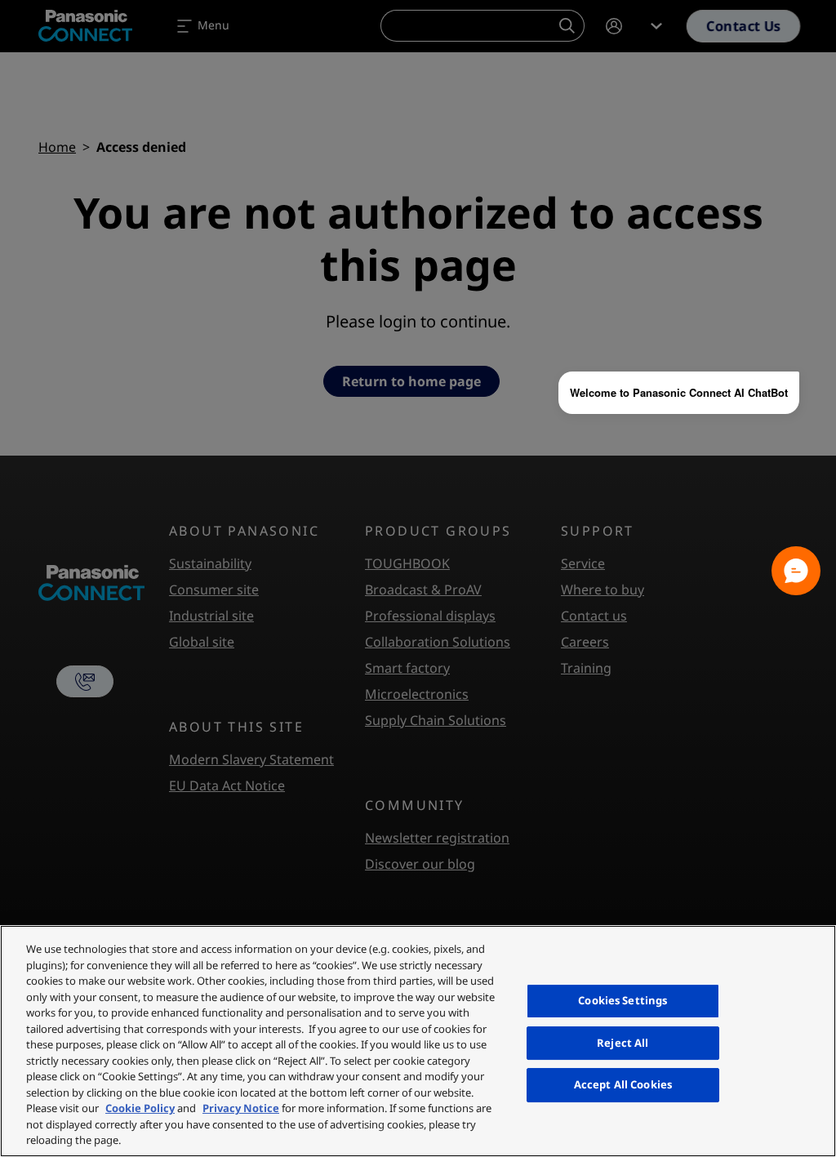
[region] (418, 1041)
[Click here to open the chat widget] (796, 570)
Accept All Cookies (623, 1084)
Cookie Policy (140, 1108)
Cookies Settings (622, 1000)
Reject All (622, 1042)
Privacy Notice (240, 1108)
